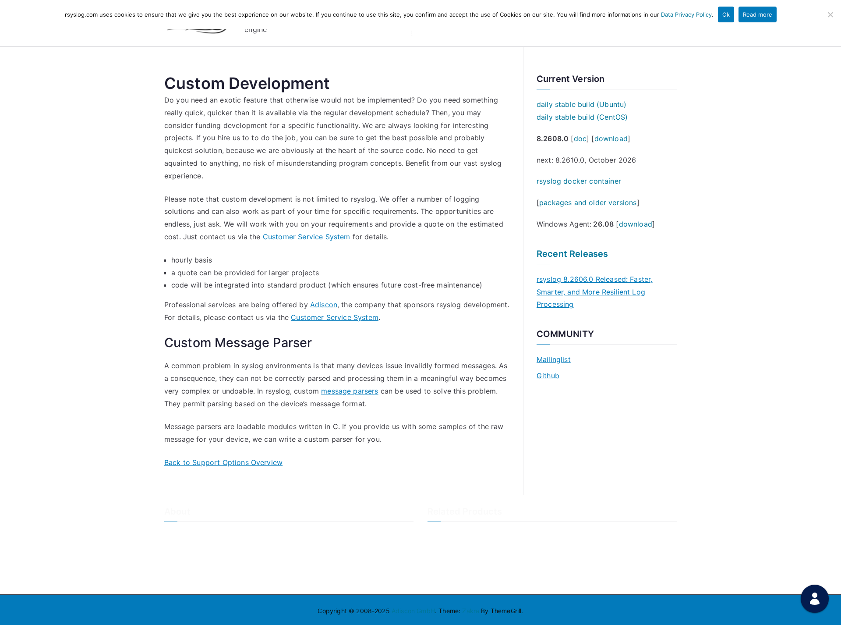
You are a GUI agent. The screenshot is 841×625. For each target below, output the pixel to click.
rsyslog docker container (579, 181)
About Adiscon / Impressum (204, 534)
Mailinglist (554, 359)
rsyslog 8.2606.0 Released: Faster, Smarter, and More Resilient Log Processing (594, 292)
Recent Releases (572, 254)
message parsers (349, 391)
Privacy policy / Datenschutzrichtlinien (220, 563)
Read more (757, 14)
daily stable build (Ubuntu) (581, 104)
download (611, 138)
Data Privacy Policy (686, 14)
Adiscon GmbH (413, 610)
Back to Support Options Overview (223, 462)
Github (548, 375)
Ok (726, 14)
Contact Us (180, 549)
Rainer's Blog (183, 578)
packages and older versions (587, 202)
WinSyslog (443, 549)
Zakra (470, 610)
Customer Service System (306, 236)
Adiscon (323, 304)
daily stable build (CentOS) (582, 117)
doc (580, 138)
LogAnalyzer (446, 534)
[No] (830, 14)
